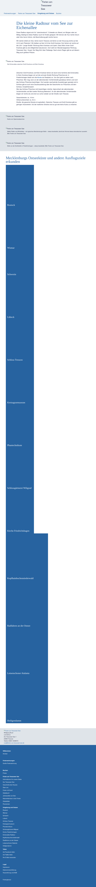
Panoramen (6, 804)
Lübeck (5, 818)
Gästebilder (6, 801)
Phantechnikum (7, 826)
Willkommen (7, 751)
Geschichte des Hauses (10, 785)
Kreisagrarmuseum (8, 824)
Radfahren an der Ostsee (10, 840)
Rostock (5, 810)
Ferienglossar (7, 880)
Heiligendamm (7, 846)
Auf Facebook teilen (9, 852)
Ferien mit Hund (7, 790)
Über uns (5, 787)
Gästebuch (6, 793)
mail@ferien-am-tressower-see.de (14, 743)
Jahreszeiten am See (9, 796)
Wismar (5, 813)
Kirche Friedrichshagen (10, 832)
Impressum (6, 867)
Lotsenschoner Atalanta (10, 843)
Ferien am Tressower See (26, 13)
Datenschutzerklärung (9, 870)
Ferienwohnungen (10, 13)
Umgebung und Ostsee (45, 13)
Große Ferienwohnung (10, 763)
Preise (5, 773)
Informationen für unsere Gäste (12, 779)
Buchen (58, 13)
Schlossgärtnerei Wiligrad (10, 829)
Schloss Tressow (8, 821)
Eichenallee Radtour (9, 835)
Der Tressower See (8, 782)
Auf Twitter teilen (8, 855)
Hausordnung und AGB (10, 873)
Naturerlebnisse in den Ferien (12, 798)
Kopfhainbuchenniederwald (11, 837)
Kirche (39, 77)
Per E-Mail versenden (9, 857)
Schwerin (5, 815)
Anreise (5, 754)
